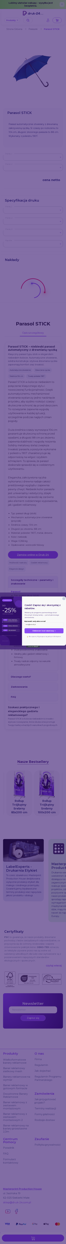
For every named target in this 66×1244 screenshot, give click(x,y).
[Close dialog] (64, 598)
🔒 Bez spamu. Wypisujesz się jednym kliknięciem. (44, 636)
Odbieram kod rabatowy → (44, 631)
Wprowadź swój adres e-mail (35, 621)
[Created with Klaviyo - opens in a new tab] (33, 647)
